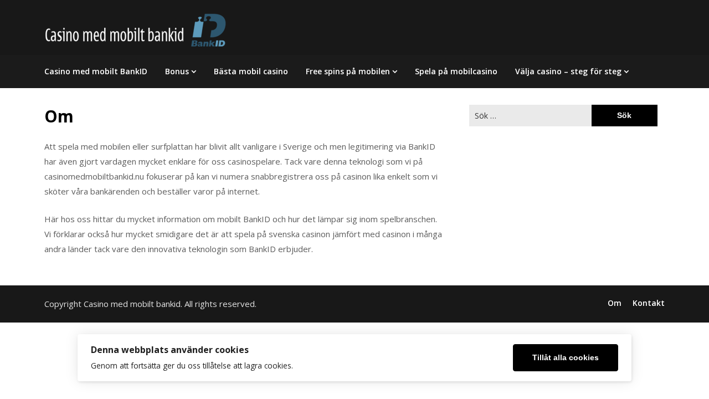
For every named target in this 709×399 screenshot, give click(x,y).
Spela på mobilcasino (456, 71)
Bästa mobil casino (251, 71)
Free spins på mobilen (348, 71)
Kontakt (649, 303)
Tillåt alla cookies (565, 358)
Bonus (177, 71)
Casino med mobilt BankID (95, 71)
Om (614, 303)
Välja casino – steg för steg (568, 71)
